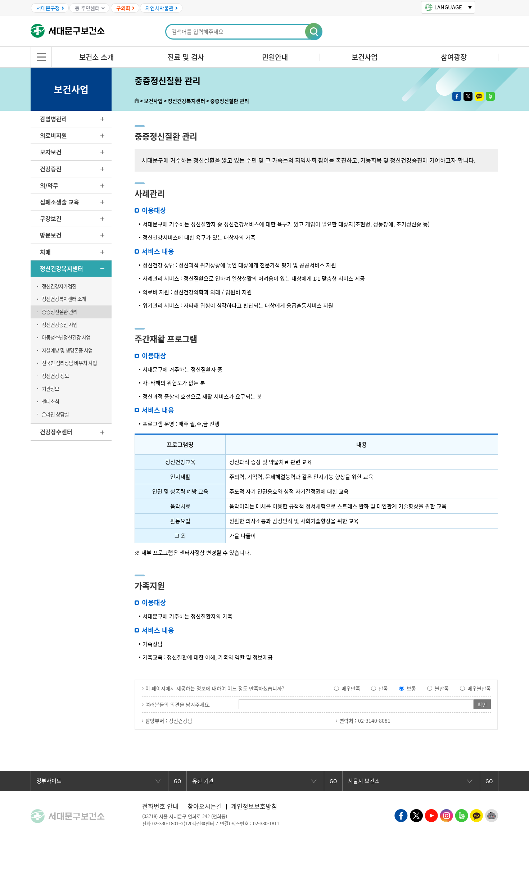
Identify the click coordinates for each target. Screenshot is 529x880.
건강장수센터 (56, 431)
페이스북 (456, 96)
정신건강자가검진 (59, 286)
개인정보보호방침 (254, 806)
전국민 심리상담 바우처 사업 (69, 362)
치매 (45, 252)
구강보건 (51, 218)
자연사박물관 (159, 8)
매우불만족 (479, 688)
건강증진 (51, 168)
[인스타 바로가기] (446, 814)
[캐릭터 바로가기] (491, 814)
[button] (314, 32)
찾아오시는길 (204, 806)
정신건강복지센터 (61, 268)
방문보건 (51, 235)
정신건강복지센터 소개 (64, 298)
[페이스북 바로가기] (401, 814)
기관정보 (50, 388)
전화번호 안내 (160, 806)
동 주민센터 (87, 8)
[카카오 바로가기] (476, 814)
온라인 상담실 (55, 414)
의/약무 (49, 185)
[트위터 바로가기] (416, 814)
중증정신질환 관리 (59, 311)
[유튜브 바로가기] (431, 814)
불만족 (442, 688)
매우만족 (351, 688)
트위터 (468, 96)
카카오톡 (479, 96)
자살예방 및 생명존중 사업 (67, 350)
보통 (411, 688)
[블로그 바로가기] (461, 814)
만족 (383, 688)
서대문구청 (48, 8)
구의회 (123, 8)
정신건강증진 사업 (59, 324)
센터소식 (50, 401)
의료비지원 (53, 135)
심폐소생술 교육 (59, 202)
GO (177, 781)
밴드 (490, 96)
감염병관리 (53, 118)
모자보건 (51, 152)
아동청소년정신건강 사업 (66, 337)
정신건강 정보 (55, 375)
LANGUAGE (448, 7)
